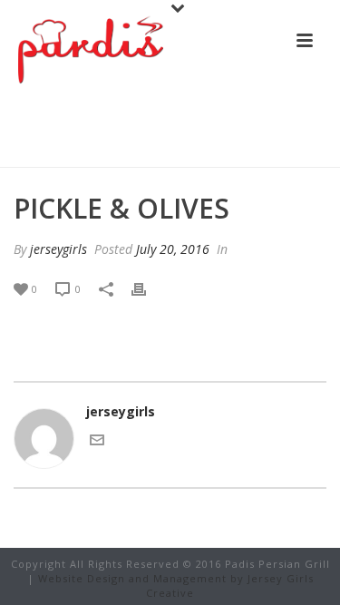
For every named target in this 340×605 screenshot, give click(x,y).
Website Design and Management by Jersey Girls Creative (176, 585)
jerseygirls (58, 249)
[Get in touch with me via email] (97, 442)
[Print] (147, 288)
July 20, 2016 (172, 249)
